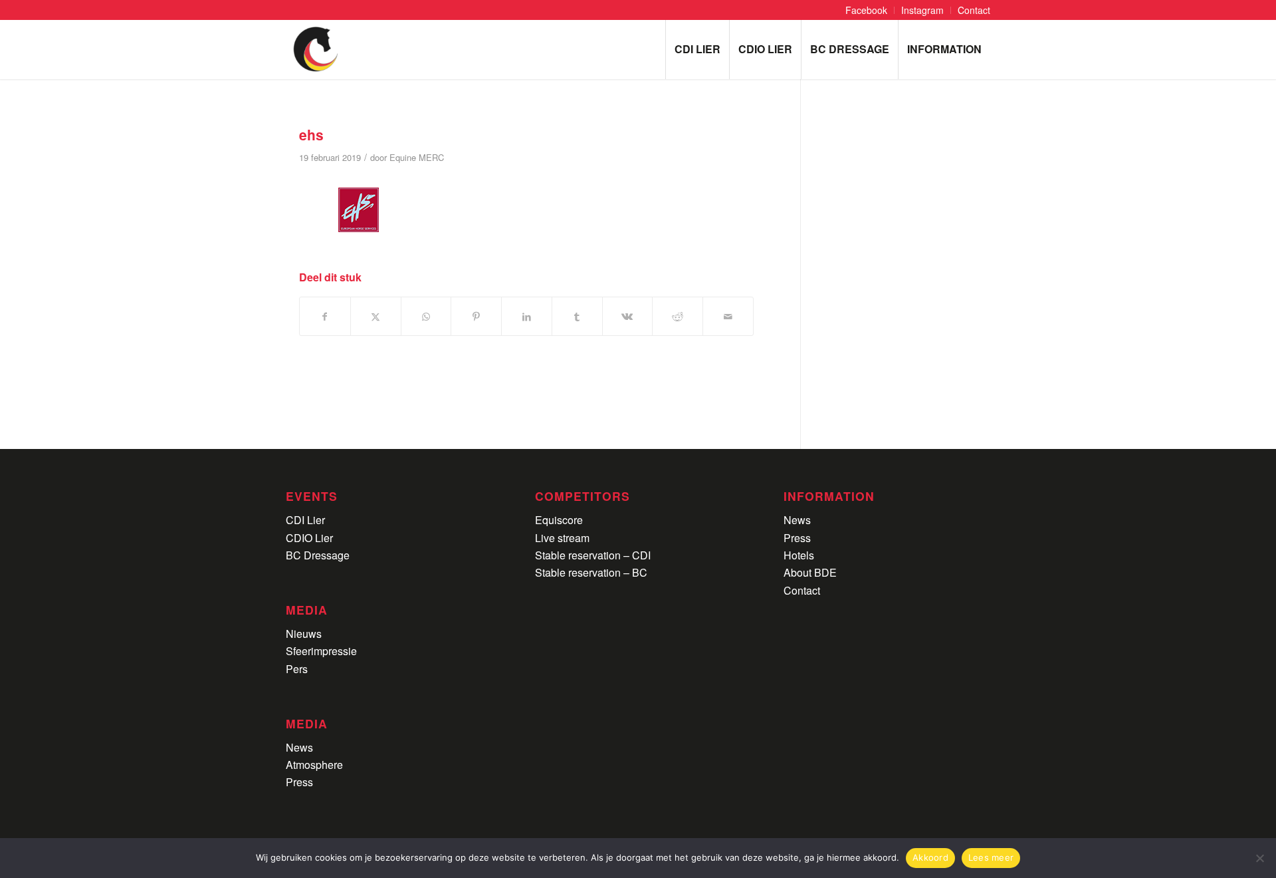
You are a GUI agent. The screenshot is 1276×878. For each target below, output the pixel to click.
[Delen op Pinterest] (476, 316)
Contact (802, 590)
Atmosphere (314, 764)
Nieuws (304, 633)
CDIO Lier (309, 537)
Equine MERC (416, 157)
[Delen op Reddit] (677, 316)
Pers (297, 668)
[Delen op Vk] (628, 316)
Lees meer (990, 857)
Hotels (799, 555)
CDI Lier (305, 519)
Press (299, 782)
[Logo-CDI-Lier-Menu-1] (316, 49)
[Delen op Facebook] (325, 316)
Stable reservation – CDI (593, 555)
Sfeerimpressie (321, 650)
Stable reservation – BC (591, 572)
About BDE (810, 572)
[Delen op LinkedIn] (527, 316)
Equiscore (559, 519)
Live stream (562, 537)
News (299, 747)
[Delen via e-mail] (728, 316)
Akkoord (930, 857)
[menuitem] (867, 10)
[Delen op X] (376, 316)
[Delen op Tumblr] (577, 316)
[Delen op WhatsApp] (426, 316)
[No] (1259, 858)
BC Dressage (318, 555)
